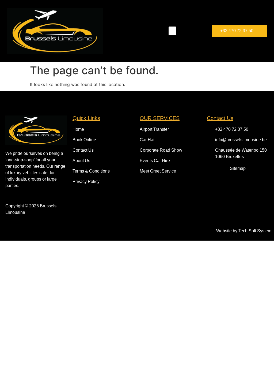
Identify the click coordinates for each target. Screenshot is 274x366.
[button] (172, 31)
